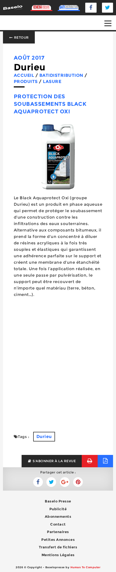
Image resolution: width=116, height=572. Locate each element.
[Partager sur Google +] (65, 482)
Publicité (58, 509)
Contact (58, 524)
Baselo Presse (58, 501)
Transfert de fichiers (58, 547)
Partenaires (58, 532)
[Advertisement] (58, 361)
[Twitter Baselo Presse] (107, 8)
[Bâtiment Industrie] (41, 7)
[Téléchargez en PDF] (105, 461)
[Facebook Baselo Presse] (91, 8)
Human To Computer (85, 567)
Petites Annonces (58, 539)
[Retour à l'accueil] (13, 7)
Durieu (44, 436)
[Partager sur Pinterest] (78, 482)
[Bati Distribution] (69, 7)
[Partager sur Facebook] (51, 482)
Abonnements (58, 516)
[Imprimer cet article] (90, 461)
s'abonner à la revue (54, 461)
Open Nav (108, 23)
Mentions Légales (58, 555)
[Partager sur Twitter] (38, 482)
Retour (21, 37)
